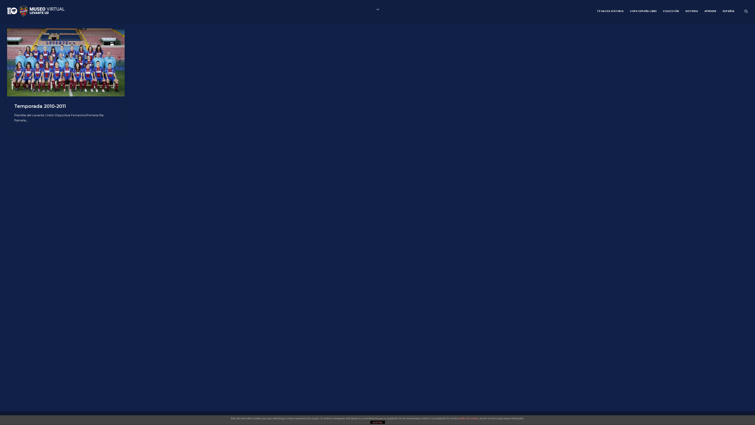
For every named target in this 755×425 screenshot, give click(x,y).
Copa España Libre (643, 11)
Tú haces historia (610, 11)
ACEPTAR (377, 422)
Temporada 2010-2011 (40, 106)
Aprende (710, 11)
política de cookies (469, 418)
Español (729, 11)
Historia (691, 11)
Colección (671, 11)
